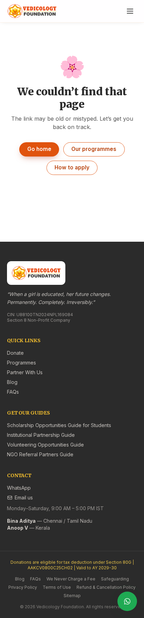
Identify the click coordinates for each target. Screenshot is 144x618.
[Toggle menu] (130, 11)
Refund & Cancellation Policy (106, 587)
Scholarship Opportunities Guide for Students (59, 425)
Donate (15, 353)
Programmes (21, 363)
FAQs (13, 392)
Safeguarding (115, 578)
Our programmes (93, 149)
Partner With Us (25, 372)
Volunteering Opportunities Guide (45, 445)
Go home (39, 149)
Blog (12, 382)
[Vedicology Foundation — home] (32, 11)
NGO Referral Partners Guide (40, 454)
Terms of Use (57, 587)
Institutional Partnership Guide (41, 435)
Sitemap (72, 595)
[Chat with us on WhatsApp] (127, 601)
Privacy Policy (22, 587)
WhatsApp (19, 488)
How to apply (72, 167)
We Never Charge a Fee (70, 578)
